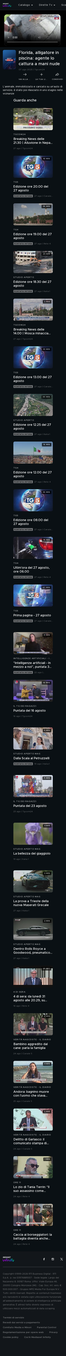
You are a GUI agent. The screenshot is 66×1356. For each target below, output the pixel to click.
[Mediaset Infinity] (7, 5)
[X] (61, 1259)
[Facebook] (44, 1259)
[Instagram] (52, 1259)
